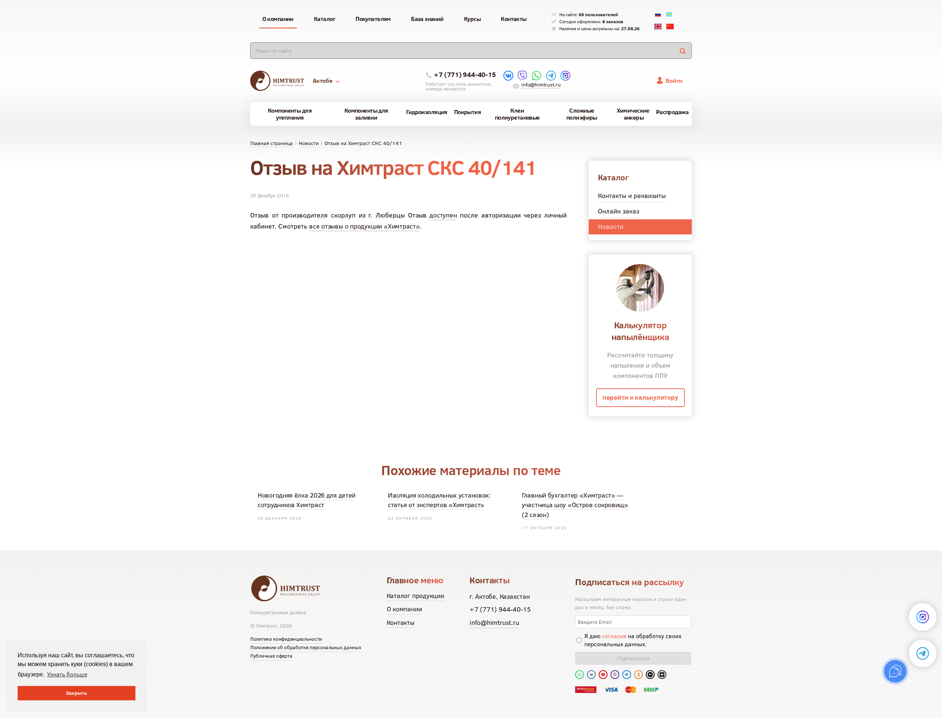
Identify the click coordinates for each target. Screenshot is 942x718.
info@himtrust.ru (540, 84)
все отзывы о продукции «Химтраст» (364, 226)
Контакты (400, 622)
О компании (404, 608)
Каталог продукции (415, 595)
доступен (443, 215)
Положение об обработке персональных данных (305, 647)
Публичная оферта (271, 655)
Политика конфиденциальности (286, 639)
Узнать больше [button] (67, 674)
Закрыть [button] (76, 693)
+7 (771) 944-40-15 (465, 74)
